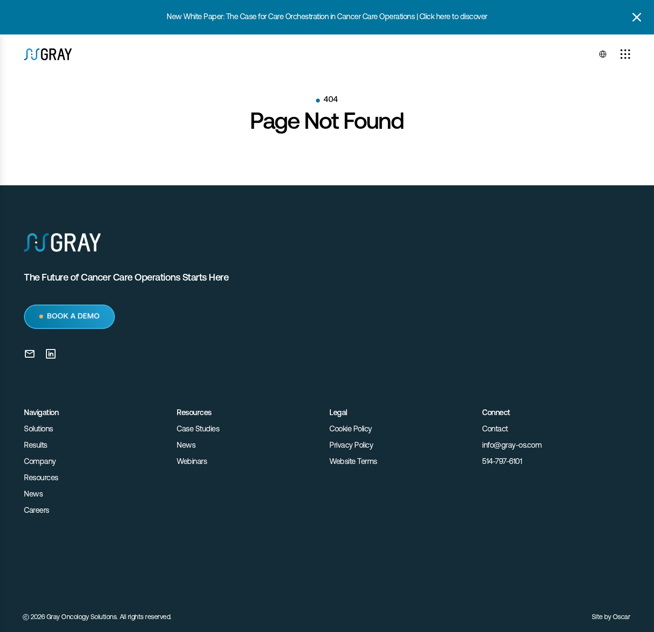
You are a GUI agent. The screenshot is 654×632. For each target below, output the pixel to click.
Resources (41, 478)
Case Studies (198, 429)
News (33, 494)
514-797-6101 (502, 462)
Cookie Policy (350, 429)
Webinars (192, 462)
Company (40, 462)
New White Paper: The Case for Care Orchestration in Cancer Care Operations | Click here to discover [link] (327, 17)
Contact (495, 429)
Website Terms (353, 462)
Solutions (38, 429)
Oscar (622, 617)
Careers (36, 511)
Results (35, 446)
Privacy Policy (351, 446)
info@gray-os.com (511, 446)
